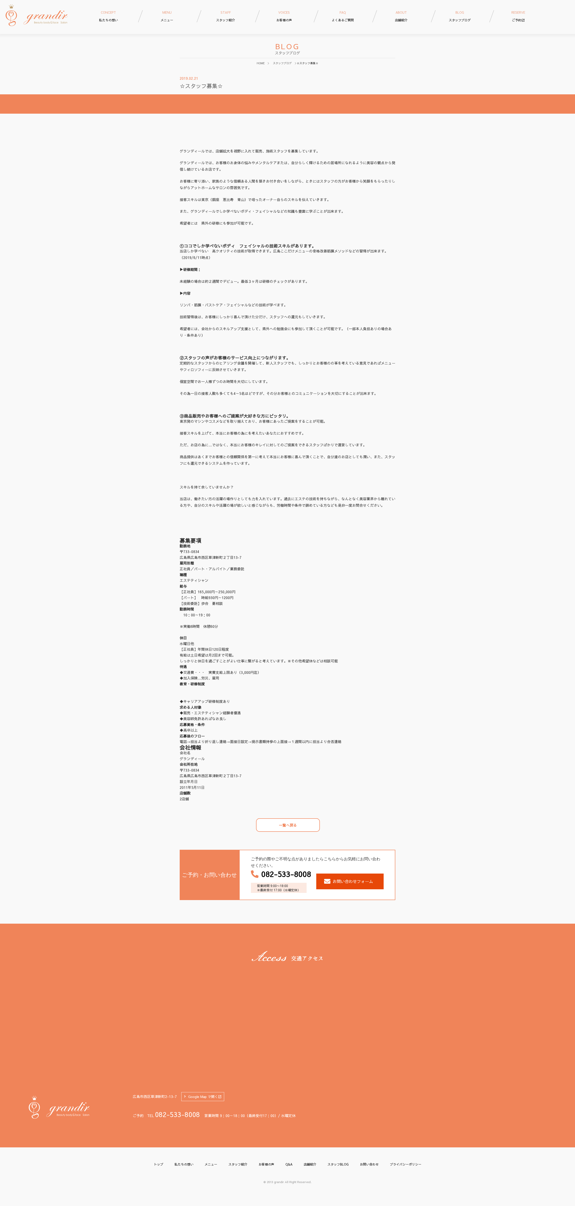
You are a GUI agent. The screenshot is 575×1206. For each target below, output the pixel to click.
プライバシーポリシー (405, 1164)
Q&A (288, 1164)
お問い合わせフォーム (353, 881)
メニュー (211, 1164)
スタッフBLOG (338, 1164)
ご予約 (518, 16)
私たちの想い (184, 1164)
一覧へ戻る (288, 825)
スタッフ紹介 (237, 1164)
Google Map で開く (203, 1096)
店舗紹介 (310, 1164)
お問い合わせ (369, 1164)
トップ (158, 1164)
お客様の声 (266, 1164)
